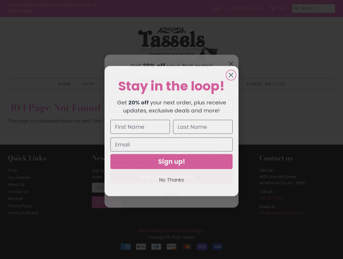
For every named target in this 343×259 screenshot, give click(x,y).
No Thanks (171, 178)
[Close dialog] (231, 74)
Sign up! (171, 160)
